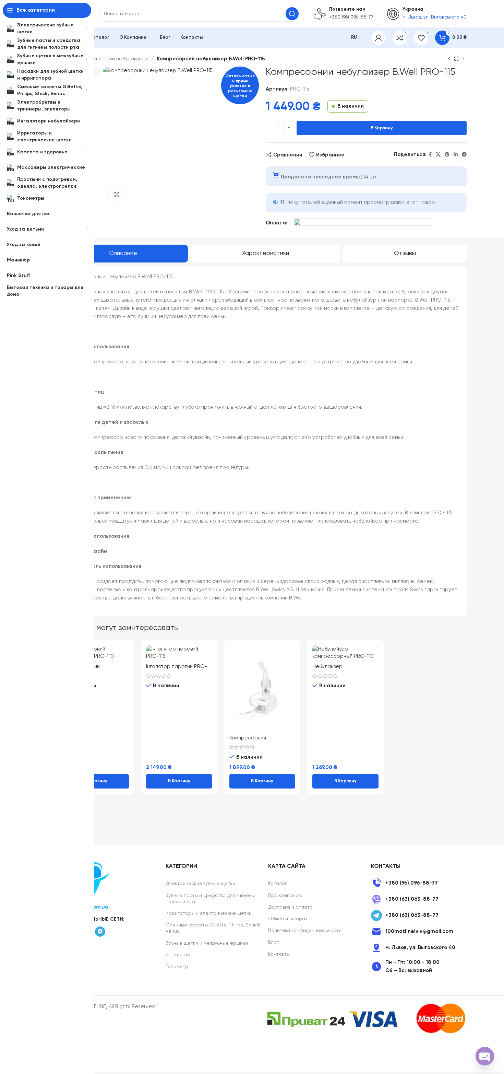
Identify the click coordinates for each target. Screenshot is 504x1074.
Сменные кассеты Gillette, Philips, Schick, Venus (213, 928)
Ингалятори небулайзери (116, 58)
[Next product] (463, 59)
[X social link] (438, 155)
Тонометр (177, 966)
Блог (273, 942)
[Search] (292, 13)
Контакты (279, 954)
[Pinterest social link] (447, 155)
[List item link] (419, 883)
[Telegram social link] (464, 155)
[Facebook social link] (430, 155)
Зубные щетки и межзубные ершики (207, 943)
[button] (96, 781)
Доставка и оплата (290, 907)
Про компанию (285, 895)
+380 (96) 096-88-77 (351, 17)
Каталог (277, 883)
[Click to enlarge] (116, 194)
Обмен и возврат (288, 919)
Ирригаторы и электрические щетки (209, 913)
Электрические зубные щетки (200, 883)
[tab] (123, 253)
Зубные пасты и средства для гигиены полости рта (210, 898)
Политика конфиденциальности (304, 930)
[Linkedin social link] (456, 155)
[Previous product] (449, 59)
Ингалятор (178, 955)
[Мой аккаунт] (378, 38)
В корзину (382, 128)
